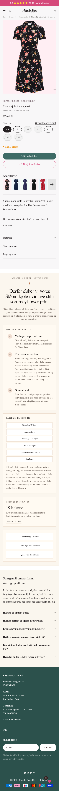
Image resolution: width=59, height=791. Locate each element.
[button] (29, 164)
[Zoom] (55, 89)
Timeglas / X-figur (29, 425)
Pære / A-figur (29, 432)
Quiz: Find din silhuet (30, 555)
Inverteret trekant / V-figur (29, 452)
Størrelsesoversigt (45, 123)
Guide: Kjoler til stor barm (29, 546)
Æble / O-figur (29, 445)
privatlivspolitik (16, 759)
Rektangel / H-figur (30, 439)
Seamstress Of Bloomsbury (19, 101)
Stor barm (29, 459)
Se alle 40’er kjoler (13, 521)
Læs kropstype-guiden (29, 537)
